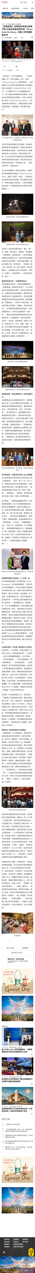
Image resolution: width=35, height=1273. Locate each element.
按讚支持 (25, 948)
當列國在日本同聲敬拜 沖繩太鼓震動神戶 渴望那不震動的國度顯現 (17, 1080)
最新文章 (5, 8)
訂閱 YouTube (18, 952)
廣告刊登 (7, 1242)
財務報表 (7, 1247)
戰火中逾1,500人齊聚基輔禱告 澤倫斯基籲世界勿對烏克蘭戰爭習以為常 (17, 1050)
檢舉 (32, 37)
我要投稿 (25, 1239)
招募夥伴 (7, 1244)
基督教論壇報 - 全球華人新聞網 (4, 2)
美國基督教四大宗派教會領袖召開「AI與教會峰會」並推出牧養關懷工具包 (17, 1109)
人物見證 (25, 8)
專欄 (32, 8)
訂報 (22, 2)
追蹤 (22, 37)
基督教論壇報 (15, 8)
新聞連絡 (16, 1239)
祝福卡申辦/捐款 (18, 1247)
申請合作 (16, 1242)
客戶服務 (25, 1242)
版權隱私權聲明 (18, 1244)
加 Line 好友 (10, 948)
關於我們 (7, 1239)
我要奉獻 (10, 962)
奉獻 (25, 2)
